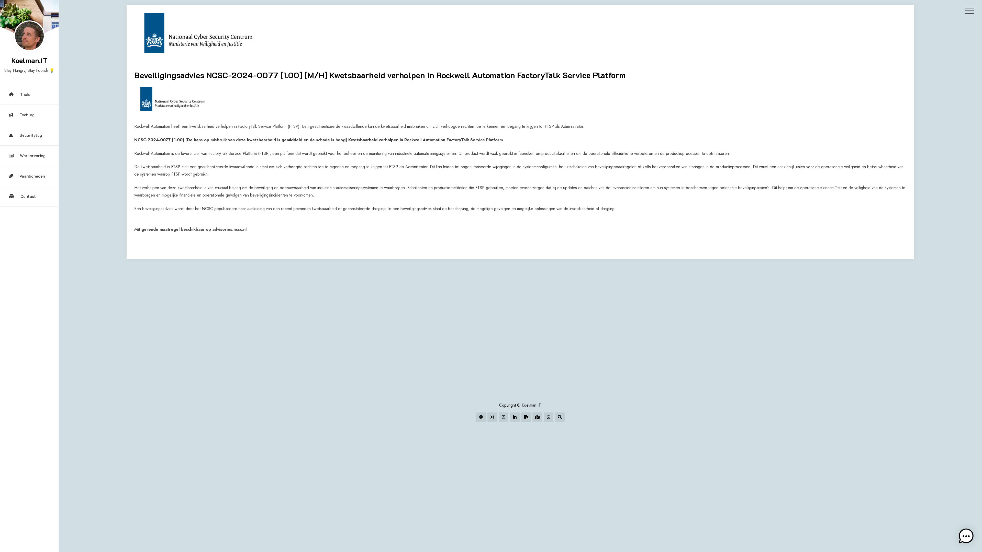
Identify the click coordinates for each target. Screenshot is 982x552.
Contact (28, 196)
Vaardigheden (32, 176)
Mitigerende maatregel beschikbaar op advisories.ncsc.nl (190, 229)
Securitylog (30, 135)
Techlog (27, 114)
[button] (966, 536)
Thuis (25, 94)
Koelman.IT (29, 60)
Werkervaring (33, 155)
